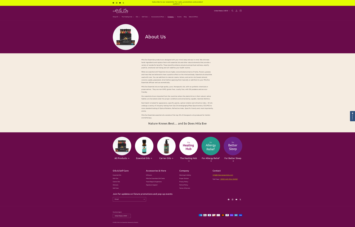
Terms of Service (184, 188)
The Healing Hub (188, 158)
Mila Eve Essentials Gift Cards (155, 178)
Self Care (116, 188)
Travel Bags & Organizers (154, 181)
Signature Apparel (151, 185)
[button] (116, 17)
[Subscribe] (144, 199)
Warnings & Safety (185, 175)
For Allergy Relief (211, 158)
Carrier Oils (165, 158)
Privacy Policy (183, 181)
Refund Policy (183, 185)
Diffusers (149, 175)
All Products (121, 158)
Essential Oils (143, 158)
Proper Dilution (184, 178)
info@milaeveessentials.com (223, 175)
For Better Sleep (232, 158)
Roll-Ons (115, 178)
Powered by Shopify (133, 222)
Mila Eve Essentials (122, 222)
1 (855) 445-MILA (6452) (229, 179)
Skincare (115, 185)
